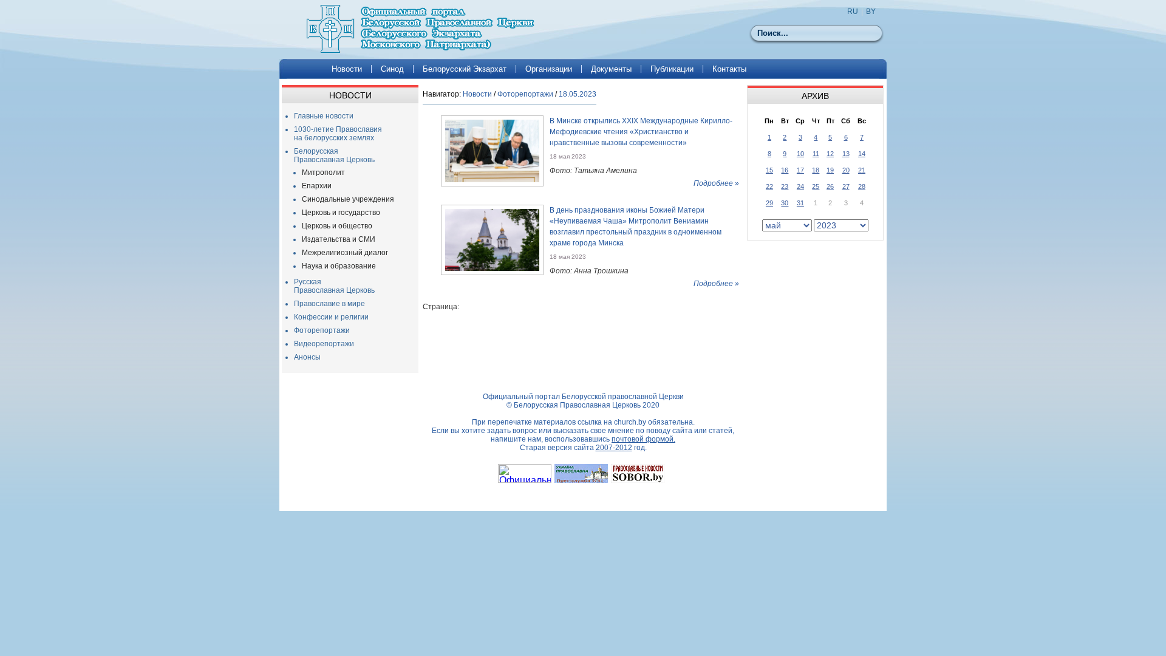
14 (861, 153)
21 (861, 170)
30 (784, 203)
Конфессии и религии (331, 317)
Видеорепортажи (324, 344)
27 (846, 186)
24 (800, 186)
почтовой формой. (643, 439)
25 (815, 186)
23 (784, 186)
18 (815, 170)
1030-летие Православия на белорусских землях (338, 133)
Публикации (672, 69)
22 (769, 186)
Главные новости (323, 116)
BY (871, 11)
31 (800, 203)
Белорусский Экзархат (464, 69)
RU (852, 11)
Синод (392, 69)
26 (830, 186)
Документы (611, 69)
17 (800, 170)
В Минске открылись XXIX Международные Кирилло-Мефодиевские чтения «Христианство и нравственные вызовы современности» (641, 132)
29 (769, 203)
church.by (630, 422)
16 (784, 170)
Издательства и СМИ (338, 239)
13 (846, 153)
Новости (347, 69)
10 (800, 153)
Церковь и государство (341, 212)
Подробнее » (716, 183)
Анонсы (307, 357)
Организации (548, 69)
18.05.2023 (577, 94)
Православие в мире (329, 303)
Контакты (729, 69)
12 (830, 153)
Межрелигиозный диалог (345, 252)
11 (816, 153)
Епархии (317, 186)
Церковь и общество (337, 226)
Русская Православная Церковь (334, 286)
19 (830, 170)
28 (861, 186)
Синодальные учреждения (348, 199)
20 (846, 170)
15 (769, 170)
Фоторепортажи (322, 330)
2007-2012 (614, 447)
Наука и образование (339, 266)
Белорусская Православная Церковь (334, 155)
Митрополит (323, 172)
